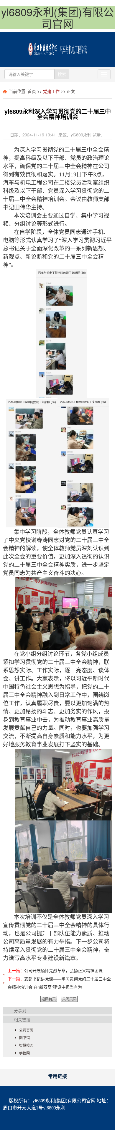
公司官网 (26, 1029)
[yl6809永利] (57, 47)
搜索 (62, 74)
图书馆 (24, 1037)
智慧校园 (26, 1045)
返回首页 (49, 998)
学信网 (24, 1052)
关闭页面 (69, 998)
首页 (32, 91)
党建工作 (51, 91)
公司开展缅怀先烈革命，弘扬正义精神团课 (63, 970)
